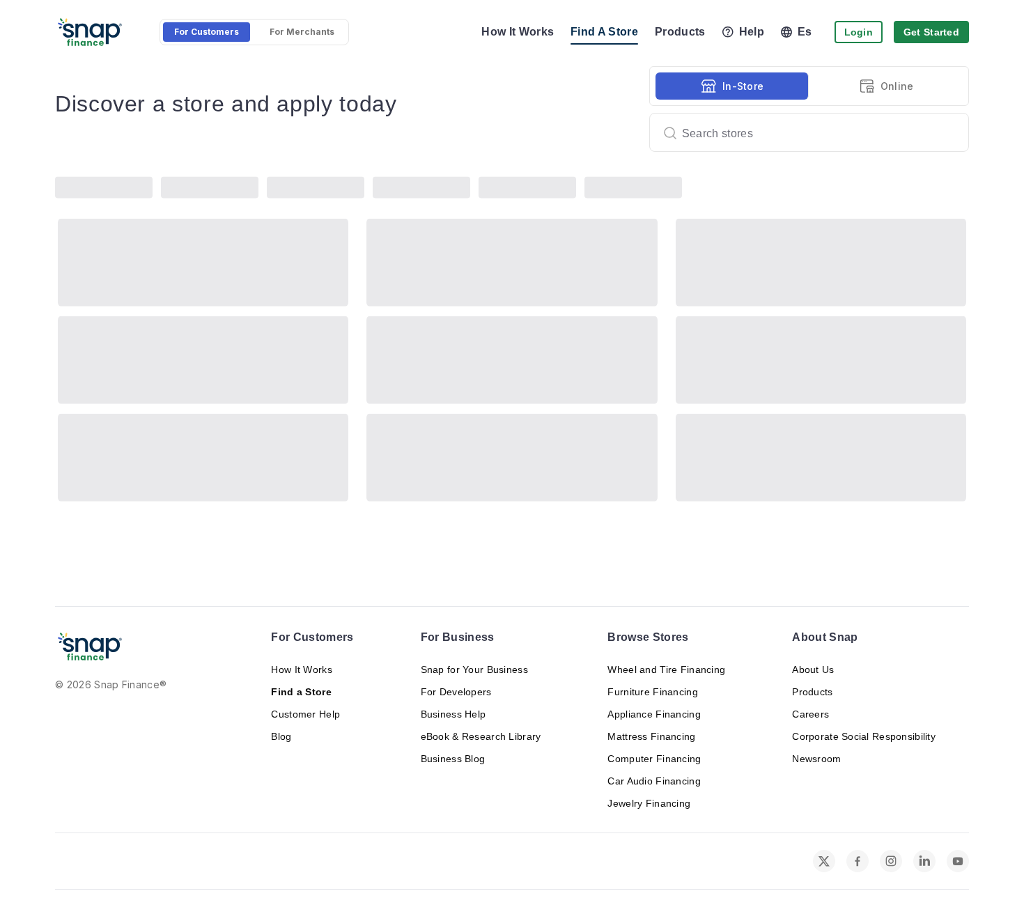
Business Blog (453, 758)
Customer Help (305, 714)
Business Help (453, 714)
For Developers (456, 691)
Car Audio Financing (653, 781)
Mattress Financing (651, 736)
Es (805, 32)
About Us (813, 669)
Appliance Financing (653, 714)
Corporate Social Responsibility (864, 736)
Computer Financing (654, 758)
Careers (810, 714)
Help (751, 32)
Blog (281, 736)
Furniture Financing (652, 691)
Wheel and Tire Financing (666, 669)
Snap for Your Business (474, 669)
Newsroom (816, 758)
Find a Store (301, 691)
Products (680, 32)
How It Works (517, 32)
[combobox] (803, 132)
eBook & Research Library (481, 736)
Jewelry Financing (648, 803)
